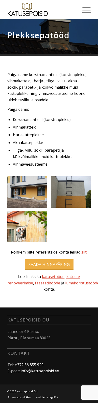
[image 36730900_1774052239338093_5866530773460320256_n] (72, 193)
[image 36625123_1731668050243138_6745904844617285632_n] (29, 193)
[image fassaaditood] (29, 228)
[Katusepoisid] (40, 9)
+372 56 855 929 (29, 364)
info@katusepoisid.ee (40, 371)
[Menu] (84, 9)
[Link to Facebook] (72, 390)
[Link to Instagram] (79, 390)
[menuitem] (84, 9)
